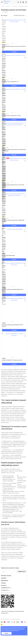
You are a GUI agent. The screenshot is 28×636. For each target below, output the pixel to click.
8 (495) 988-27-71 (5, 587)
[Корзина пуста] (26, 2)
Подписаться (21, 571)
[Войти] (23, 2)
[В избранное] (25, 20)
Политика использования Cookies (12, 630)
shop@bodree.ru (5, 590)
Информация (4, 580)
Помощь (3, 583)
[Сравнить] (25, 22)
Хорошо (6, 633)
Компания (3, 578)
